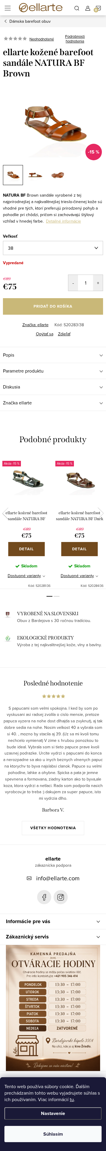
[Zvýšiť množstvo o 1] (98, 283)
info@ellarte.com (58, 878)
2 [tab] (56, 596)
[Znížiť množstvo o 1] (73, 283)
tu (72, 1099)
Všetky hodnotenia (53, 828)
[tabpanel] (26, 521)
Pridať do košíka (53, 306)
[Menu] (7, 7)
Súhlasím (53, 1134)
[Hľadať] (77, 7)
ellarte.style (61, 897)
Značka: (35, 325)
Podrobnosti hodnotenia (75, 38)
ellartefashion (44, 897)
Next (101, 513)
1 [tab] (49, 596)
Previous (5, 513)
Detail (26, 549)
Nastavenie (53, 1113)
